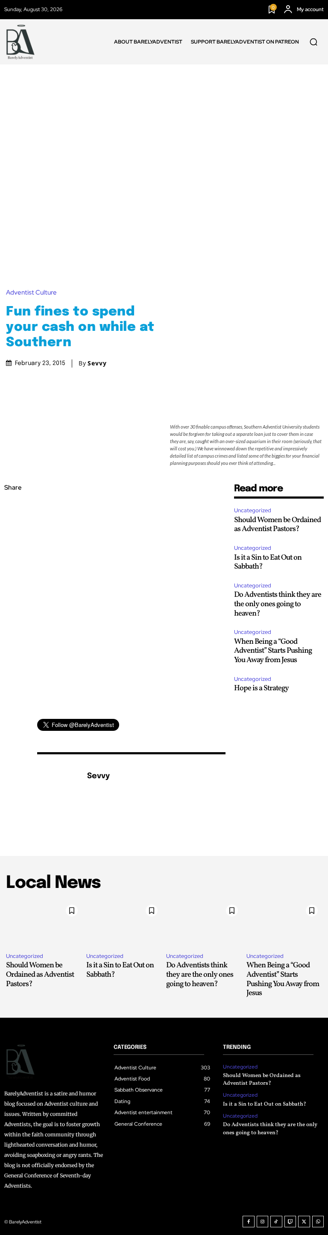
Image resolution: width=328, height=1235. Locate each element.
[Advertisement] (164, 128)
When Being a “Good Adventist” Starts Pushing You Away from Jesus (273, 651)
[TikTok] (276, 1222)
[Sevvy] (57, 789)
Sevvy (97, 363)
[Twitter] (12, 528)
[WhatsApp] (12, 568)
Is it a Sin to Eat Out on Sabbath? (268, 562)
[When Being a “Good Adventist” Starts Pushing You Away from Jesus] (284, 923)
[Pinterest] (12, 548)
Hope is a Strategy (261, 688)
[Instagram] (263, 1222)
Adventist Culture (31, 292)
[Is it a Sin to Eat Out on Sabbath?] (124, 923)
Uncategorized (252, 510)
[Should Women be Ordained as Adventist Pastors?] (44, 923)
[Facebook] (12, 508)
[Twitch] (290, 1222)
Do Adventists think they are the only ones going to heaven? (277, 604)
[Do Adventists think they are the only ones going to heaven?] (204, 923)
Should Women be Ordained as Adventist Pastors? (277, 525)
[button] (313, 42)
